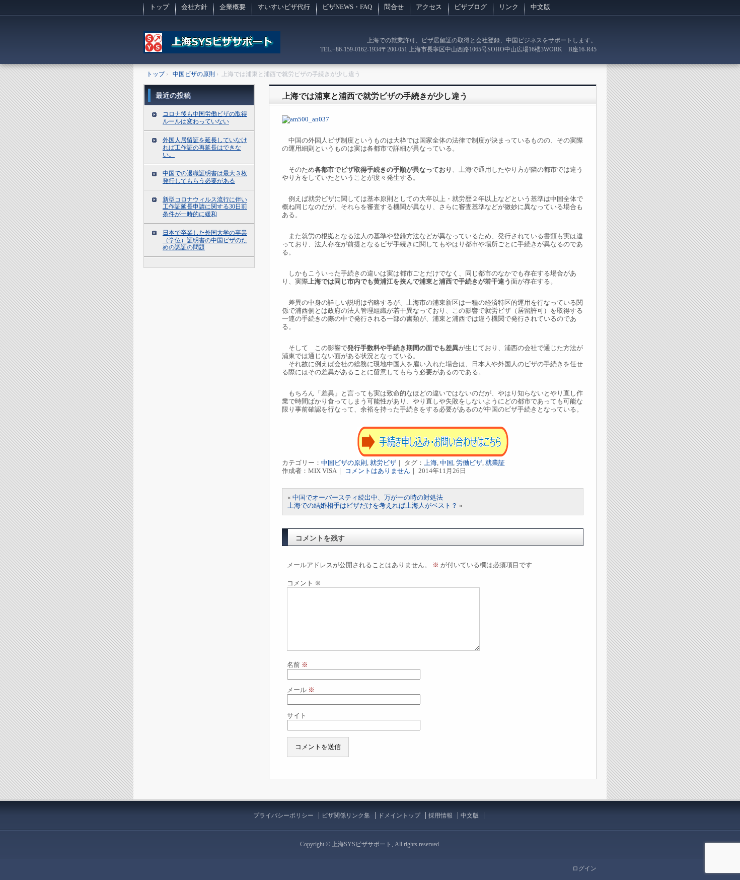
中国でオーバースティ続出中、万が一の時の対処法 (367, 497)
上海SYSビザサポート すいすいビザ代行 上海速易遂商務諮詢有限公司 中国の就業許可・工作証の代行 (211, 47)
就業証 (495, 462)
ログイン (584, 868)
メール (301, 690)
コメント (304, 583)
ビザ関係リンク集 (346, 815)
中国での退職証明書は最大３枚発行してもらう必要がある (205, 177)
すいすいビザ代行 (284, 7)
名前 (297, 664)
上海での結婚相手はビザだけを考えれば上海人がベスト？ (372, 505)
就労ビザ (383, 462)
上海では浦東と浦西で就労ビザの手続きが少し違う (375, 96)
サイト (297, 715)
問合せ (394, 7)
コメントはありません (377, 471)
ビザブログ (470, 7)
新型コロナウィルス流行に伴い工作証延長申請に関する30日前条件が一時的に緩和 (205, 207)
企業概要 (232, 7)
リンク (509, 7)
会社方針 (194, 7)
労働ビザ (469, 462)
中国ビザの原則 (344, 462)
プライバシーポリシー (283, 815)
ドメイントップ (399, 815)
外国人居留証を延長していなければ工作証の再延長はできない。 (205, 148)
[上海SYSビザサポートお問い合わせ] (432, 454)
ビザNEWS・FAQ (347, 7)
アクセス (429, 7)
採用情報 (440, 815)
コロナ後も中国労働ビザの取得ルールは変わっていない (205, 117)
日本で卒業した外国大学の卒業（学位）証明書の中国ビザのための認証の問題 (205, 240)
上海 (430, 462)
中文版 (540, 7)
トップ (159, 7)
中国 (446, 462)
